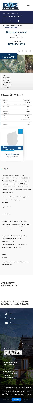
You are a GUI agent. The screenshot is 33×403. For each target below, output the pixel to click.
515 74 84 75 (13, 157)
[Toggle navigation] (28, 5)
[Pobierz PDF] (26, 51)
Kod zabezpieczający (10, 348)
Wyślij (24, 344)
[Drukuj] (23, 51)
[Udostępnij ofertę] (30, 51)
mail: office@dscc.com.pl (12, 16)
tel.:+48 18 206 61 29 (11, 13)
